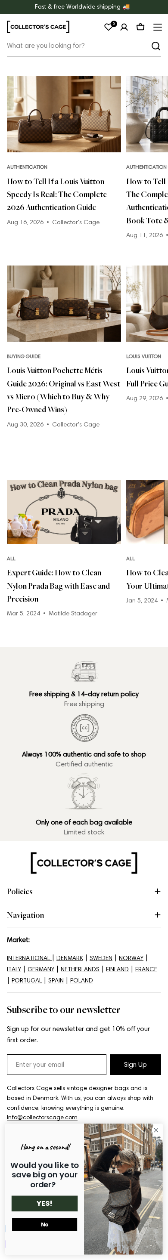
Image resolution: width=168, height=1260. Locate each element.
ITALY (14, 969)
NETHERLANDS (80, 969)
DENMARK (69, 958)
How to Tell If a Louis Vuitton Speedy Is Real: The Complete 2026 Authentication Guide (57, 194)
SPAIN (56, 980)
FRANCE (146, 969)
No (44, 1224)
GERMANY (41, 969)
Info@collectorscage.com (42, 1117)
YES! (45, 1204)
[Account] (124, 27)
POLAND (81, 980)
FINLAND (117, 969)
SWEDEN (101, 958)
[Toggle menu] (156, 27)
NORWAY (131, 958)
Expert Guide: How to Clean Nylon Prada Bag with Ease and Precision (58, 585)
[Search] (156, 46)
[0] (108, 27)
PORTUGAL (27, 980)
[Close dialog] (156, 1130)
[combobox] (84, 45)
